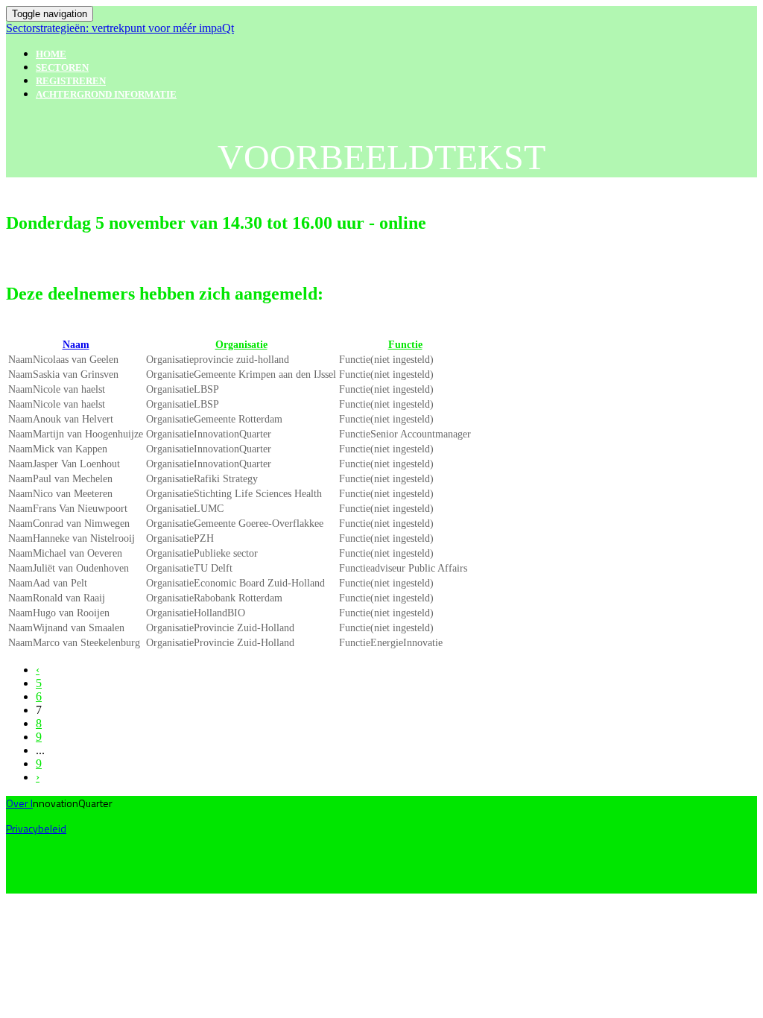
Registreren (71, 80)
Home (51, 54)
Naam (76, 344)
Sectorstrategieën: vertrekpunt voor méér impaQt (120, 28)
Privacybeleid (36, 828)
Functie (405, 344)
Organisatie (241, 344)
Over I (19, 803)
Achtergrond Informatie (106, 94)
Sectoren (62, 67)
